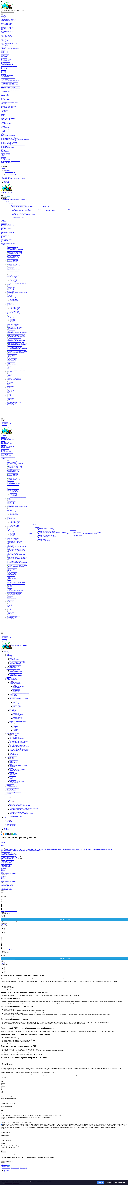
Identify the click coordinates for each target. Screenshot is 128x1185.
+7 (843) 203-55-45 (7, 192)
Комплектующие (13, 760)
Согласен (100, 1182)
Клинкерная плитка (102, 849)
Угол (13, 725)
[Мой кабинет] (1, 634)
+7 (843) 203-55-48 (5, 159)
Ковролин (50, 849)
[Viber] (10, 834)
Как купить (9, 821)
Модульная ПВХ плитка (15, 735)
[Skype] (14, 834)
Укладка (11, 802)
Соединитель (15, 713)
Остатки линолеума (6, 849)
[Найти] (2, 13)
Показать (3, 1151)
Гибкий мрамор (78, 849)
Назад (9, 653)
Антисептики (9, 850)
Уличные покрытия (17, 850)
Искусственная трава (91, 849)
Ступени (38, 850)
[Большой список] (2, 892)
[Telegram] (16, 834)
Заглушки (14, 702)
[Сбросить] (2, 1150)
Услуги (8, 798)
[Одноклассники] (3, 834)
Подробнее (3, 924)
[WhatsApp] (12, 834)
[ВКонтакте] (1, 834)
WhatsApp (6, 182)
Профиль (84, 849)
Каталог (9, 654)
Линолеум (12, 658)
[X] (8, 834)
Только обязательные (119, 1182)
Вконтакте (6, 181)
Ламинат (25, 849)
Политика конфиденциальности (12, 1183)
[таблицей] (3, 890)
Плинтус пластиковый (18, 686)
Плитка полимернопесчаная (29, 850)
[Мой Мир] (6, 834)
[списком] (2, 890)
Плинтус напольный (14, 682)
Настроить (108, 1182)
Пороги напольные (33, 849)
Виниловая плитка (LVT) (15, 671)
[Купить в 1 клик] (1, 900)
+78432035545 (7, 162)
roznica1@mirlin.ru (6, 177)
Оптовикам (3, 198)
